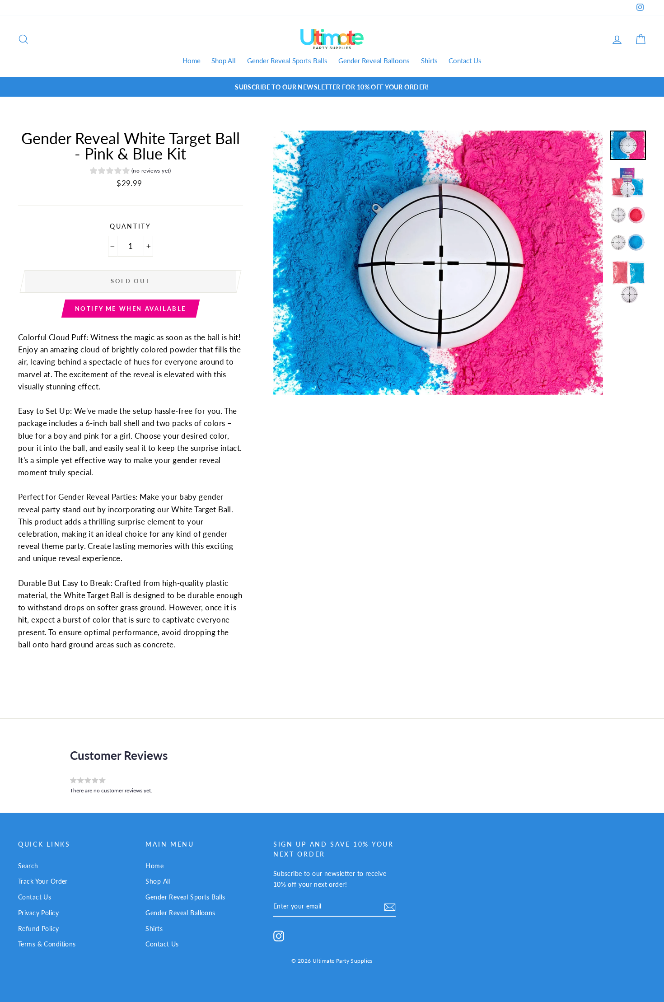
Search (28, 866)
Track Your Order (43, 881)
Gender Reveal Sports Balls (287, 60)
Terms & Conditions (47, 944)
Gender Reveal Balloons (374, 60)
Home (191, 60)
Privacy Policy (38, 913)
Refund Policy (38, 928)
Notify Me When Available (130, 308)
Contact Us (465, 60)
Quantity (130, 226)
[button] (130, 171)
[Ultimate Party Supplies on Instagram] (278, 935)
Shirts (429, 60)
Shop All (223, 60)
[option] (332, 87)
